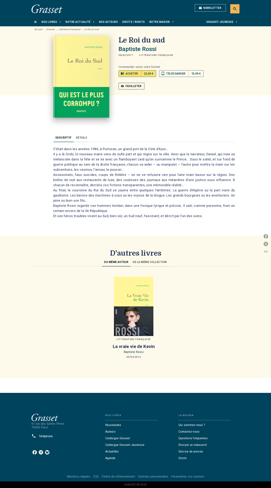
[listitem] (35, 452)
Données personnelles (153, 476)
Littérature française (70, 29)
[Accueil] (47, 8)
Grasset (50, 29)
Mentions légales (78, 476)
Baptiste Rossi (138, 48)
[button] (210, 8)
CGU (96, 476)
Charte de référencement (118, 476)
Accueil (38, 29)
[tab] (35, 21)
